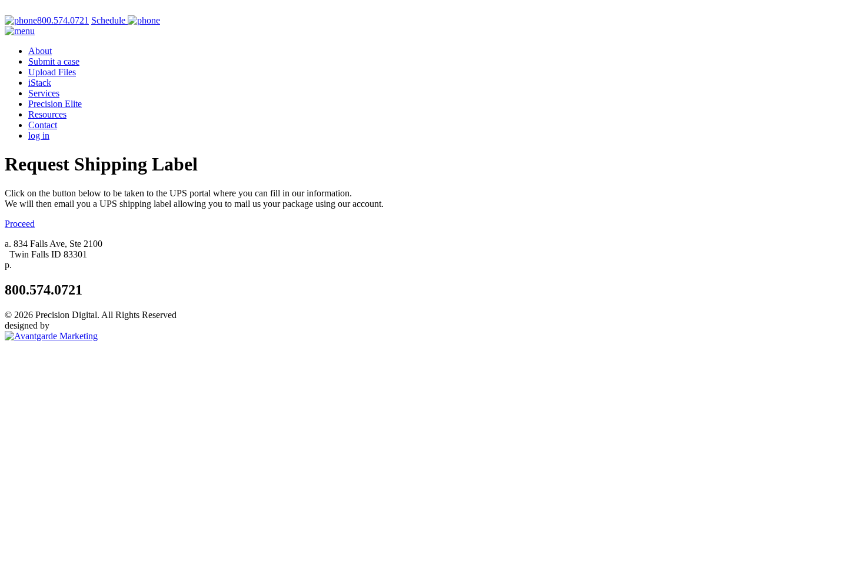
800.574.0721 (63, 20)
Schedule (109, 20)
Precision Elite (55, 104)
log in (38, 135)
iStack (39, 83)
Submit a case (53, 61)
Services (43, 93)
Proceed (20, 224)
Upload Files (52, 72)
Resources (47, 114)
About (40, 51)
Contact (42, 125)
